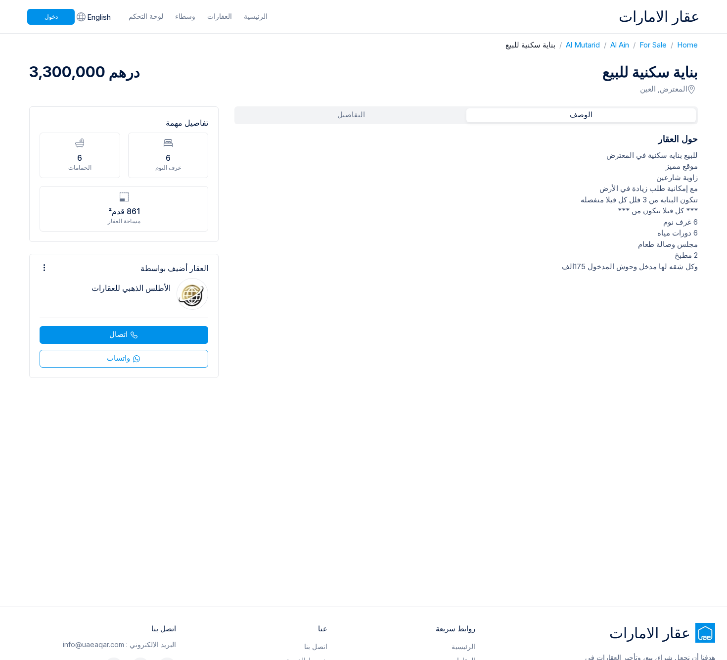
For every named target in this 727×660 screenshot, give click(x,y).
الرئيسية (256, 16)
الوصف (581, 114)
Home (682, 44)
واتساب (118, 358)
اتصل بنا (315, 646)
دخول (51, 16)
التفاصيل (351, 114)
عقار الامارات (659, 16)
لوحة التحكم (146, 16)
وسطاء (185, 16)
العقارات (219, 16)
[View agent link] (124, 315)
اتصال (118, 334)
